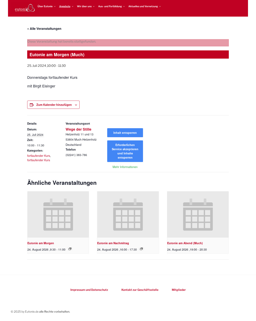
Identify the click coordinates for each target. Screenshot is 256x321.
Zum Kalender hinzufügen (54, 105)
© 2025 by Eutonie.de (25, 311)
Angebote (64, 6)
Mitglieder (179, 289)
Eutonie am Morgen (40, 243)
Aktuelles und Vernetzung (143, 6)
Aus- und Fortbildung (110, 6)
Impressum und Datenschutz (89, 289)
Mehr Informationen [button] (125, 167)
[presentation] (58, 214)
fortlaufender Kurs (38, 156)
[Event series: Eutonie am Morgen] (70, 249)
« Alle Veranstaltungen (44, 28)
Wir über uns (84, 6)
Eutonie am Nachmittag (113, 243)
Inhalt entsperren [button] (125, 133)
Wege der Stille (78, 129)
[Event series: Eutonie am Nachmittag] (141, 249)
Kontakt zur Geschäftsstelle (139, 289)
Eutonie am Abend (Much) (185, 243)
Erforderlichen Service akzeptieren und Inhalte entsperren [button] (125, 151)
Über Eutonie (45, 6)
